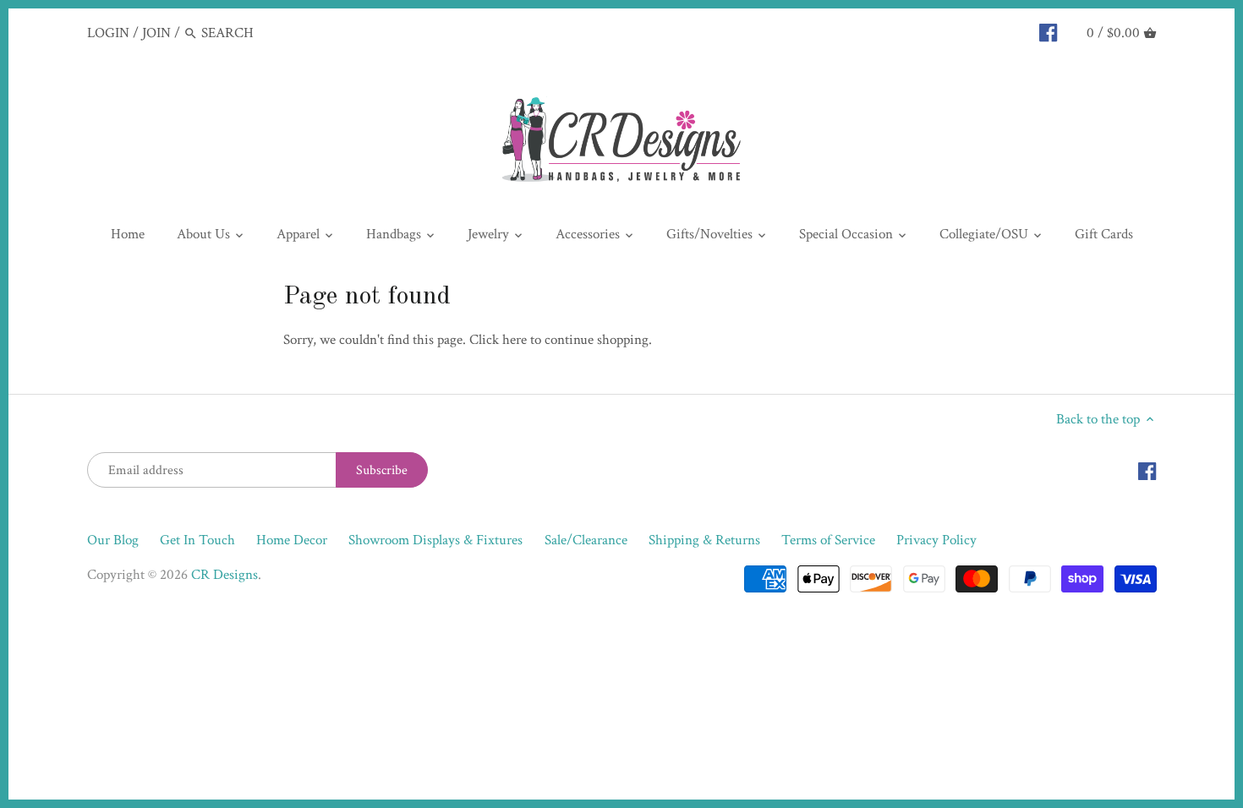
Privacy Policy (936, 540)
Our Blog (113, 540)
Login (108, 33)
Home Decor (291, 540)
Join (156, 33)
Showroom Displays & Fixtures (435, 540)
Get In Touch (197, 540)
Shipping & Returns (704, 540)
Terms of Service (828, 540)
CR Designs (224, 574)
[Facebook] (1048, 32)
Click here (498, 339)
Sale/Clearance (586, 540)
